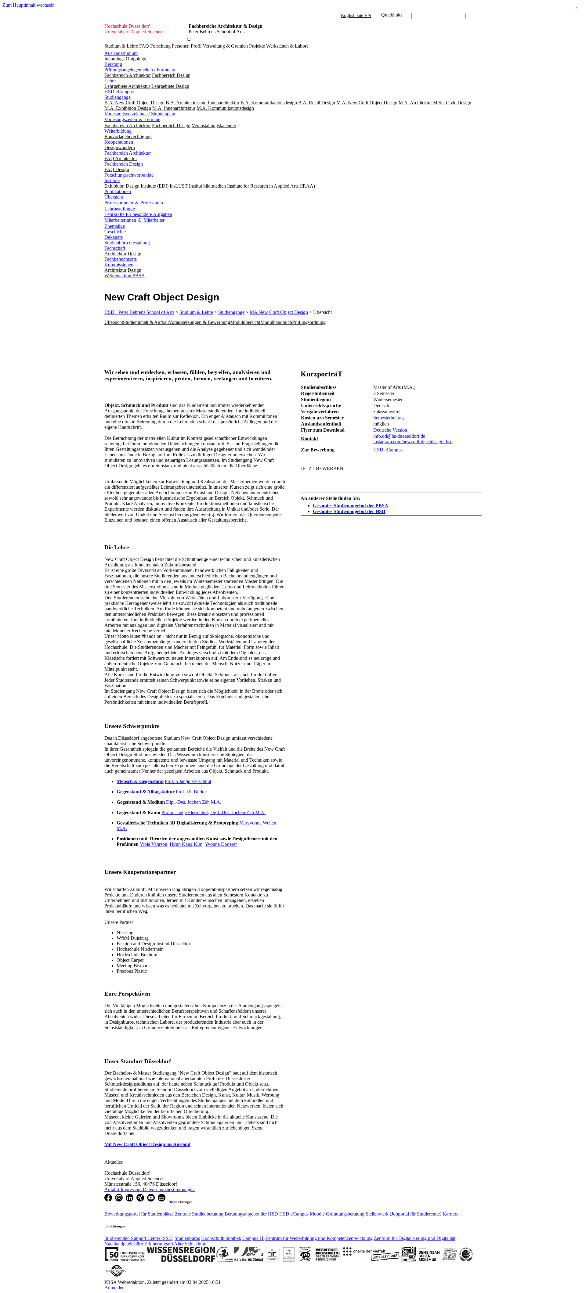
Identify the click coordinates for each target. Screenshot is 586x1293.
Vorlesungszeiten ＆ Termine (132, 119)
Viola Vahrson (153, 844)
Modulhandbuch (276, 322)
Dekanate (113, 237)
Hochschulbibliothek (221, 1238)
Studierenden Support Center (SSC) (138, 1238)
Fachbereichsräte (120, 259)
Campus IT (253, 1238)
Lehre (110, 80)
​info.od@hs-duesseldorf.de (399, 436)
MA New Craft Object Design (279, 312)
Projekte (257, 45)
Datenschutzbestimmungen (169, 1189)
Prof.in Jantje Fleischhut (188, 781)
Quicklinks (391, 14)
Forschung (160, 45)
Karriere (450, 1213)
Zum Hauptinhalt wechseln (28, 5)
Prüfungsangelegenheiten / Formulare (140, 69)
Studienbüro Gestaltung (127, 242)
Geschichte (115, 231)
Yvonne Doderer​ (221, 844)
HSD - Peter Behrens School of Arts (139, 312)
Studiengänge (117, 97)
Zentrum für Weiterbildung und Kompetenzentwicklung (319, 1238)
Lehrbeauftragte (119, 208)
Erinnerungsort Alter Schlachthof (176, 1243)
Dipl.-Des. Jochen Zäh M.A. (193, 802)
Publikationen (117, 191)
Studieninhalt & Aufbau (146, 322)
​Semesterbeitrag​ (388, 417)
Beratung (113, 64)
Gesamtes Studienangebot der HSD (349, 511)
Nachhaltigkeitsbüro (123, 1243)
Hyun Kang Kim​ (186, 844)
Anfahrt (112, 1189)
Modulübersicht (245, 322)
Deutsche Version (390, 430)
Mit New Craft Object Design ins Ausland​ (147, 1144)
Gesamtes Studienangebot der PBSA (350, 505)
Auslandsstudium (121, 53)
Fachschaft (114, 248)
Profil (196, 45)
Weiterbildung (118, 131)
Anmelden (114, 1287)
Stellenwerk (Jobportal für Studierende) (403, 1213)
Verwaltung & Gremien (225, 45)
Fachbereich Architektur (127, 153)
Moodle (317, 1213)
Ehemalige (114, 226)
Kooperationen (118, 142)
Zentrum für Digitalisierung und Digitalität (414, 1238)
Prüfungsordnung (309, 322)
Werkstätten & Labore (287, 45)
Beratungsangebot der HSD (251, 1213)
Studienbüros (187, 1238)
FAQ (144, 45)
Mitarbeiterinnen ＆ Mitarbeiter (134, 220)
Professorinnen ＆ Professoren (133, 202)
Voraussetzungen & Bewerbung (199, 322)
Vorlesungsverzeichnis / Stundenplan (139, 113)
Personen (181, 45)
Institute (112, 180)
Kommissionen (118, 264)
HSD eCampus (119, 91)
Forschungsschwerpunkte (129, 175)
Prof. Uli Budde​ (191, 791)
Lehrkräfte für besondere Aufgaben (138, 214)
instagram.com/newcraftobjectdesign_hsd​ (413, 441)
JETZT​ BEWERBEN (322, 468)
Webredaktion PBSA (124, 275)
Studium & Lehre (121, 45)
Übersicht (113, 196)
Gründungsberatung (345, 1213)
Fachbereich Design (123, 164)
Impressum (132, 1189)
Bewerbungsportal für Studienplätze (139, 1213)
